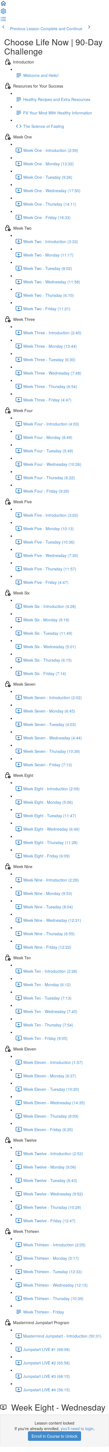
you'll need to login (77, 1428)
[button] (3, 5)
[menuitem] (3, 13)
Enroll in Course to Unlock (54, 1436)
